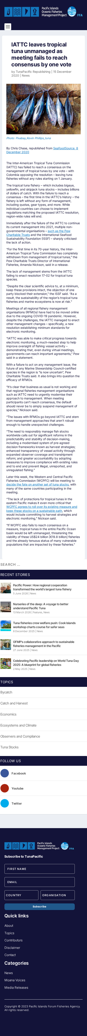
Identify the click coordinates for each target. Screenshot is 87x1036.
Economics (8, 714)
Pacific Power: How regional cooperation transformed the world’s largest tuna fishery (42, 587)
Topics (9, 933)
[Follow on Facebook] (7, 1017)
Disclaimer (12, 948)
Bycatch (6, 692)
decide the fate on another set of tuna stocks (37, 484)
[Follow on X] (24, 1017)
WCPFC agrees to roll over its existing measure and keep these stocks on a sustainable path (41, 508)
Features (37, 612)
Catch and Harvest (14, 703)
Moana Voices (14, 980)
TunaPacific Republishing (33, 71)
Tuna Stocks (9, 747)
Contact (10, 955)
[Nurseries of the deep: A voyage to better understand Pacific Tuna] (5, 607)
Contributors (13, 940)
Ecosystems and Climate (18, 725)
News (26, 75)
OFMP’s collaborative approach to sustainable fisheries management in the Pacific (43, 643)
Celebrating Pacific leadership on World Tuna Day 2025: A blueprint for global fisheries (46, 662)
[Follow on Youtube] (16, 1017)
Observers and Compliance (20, 736)
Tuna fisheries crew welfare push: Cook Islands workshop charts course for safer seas (44, 625)
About (8, 926)
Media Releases (16, 988)
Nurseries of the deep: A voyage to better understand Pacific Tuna (40, 606)
